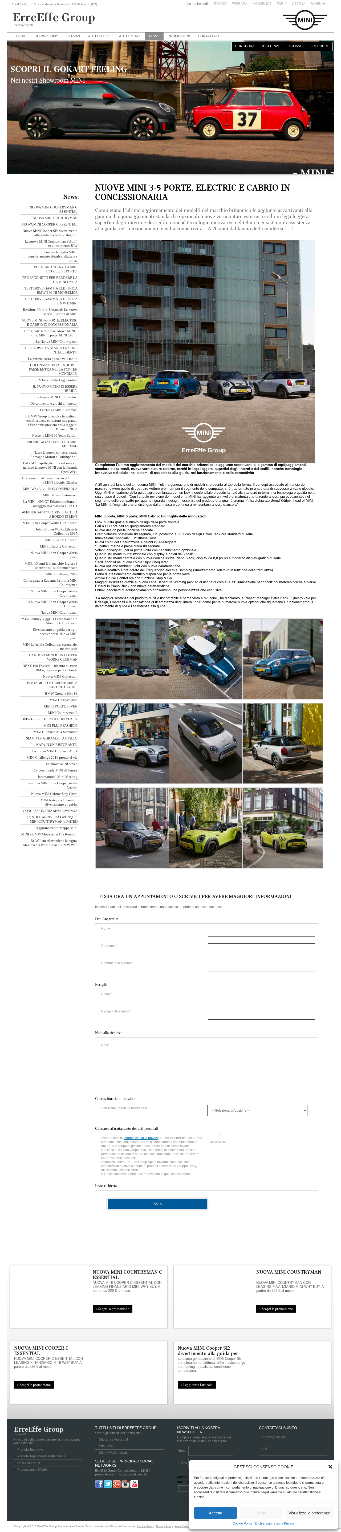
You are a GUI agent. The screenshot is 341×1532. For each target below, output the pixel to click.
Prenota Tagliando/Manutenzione (41, 1456)
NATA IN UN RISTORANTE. (57, 745)
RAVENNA (318, 4)
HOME (21, 36)
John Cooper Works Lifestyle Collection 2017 (57, 531)
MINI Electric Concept (61, 540)
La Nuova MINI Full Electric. (56, 397)
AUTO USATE (130, 36)
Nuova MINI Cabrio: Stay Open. (54, 794)
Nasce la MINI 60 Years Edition (55, 435)
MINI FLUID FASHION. (60, 725)
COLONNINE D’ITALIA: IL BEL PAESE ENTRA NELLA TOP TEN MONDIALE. (53, 369)
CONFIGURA (244, 46)
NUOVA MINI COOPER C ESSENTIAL (49, 224)
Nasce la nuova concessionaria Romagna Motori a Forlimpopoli (54, 455)
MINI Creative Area (64, 700)
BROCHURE (319, 46)
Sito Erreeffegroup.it (113, 1439)
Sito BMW (106, 1446)
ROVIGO (220, 4)
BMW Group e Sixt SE (61, 693)
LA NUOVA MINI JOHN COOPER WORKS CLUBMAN (53, 657)
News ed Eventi (28, 1463)
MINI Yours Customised (60, 495)
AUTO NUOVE (99, 36)
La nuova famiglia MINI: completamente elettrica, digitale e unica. (53, 256)
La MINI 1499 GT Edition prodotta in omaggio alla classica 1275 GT (50, 504)
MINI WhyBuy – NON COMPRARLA (50, 489)
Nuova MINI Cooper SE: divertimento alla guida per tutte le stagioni (50, 233)
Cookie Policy (243, 1523)
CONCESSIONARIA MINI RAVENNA (50, 811)
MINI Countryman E (63, 713)
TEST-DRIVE (270, 46)
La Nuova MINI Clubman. (59, 410)
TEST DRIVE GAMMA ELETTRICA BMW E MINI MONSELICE (51, 290)
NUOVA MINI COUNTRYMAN (55, 218)
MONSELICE (262, 4)
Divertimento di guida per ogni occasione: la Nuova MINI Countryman (55, 634)
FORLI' (282, 4)
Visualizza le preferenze (309, 1513)
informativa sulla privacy (141, 1138)
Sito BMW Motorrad (113, 1453)
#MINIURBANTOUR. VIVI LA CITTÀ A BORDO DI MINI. (50, 514)
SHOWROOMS (46, 36)
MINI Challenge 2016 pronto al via (52, 757)
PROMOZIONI (179, 36)
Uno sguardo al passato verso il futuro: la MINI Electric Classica (50, 480)
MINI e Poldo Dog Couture (58, 380)
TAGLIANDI (295, 46)
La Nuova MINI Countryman (57, 342)
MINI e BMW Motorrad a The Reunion (49, 834)
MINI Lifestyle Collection (59, 546)
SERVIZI (73, 36)
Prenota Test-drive (30, 1449)
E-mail (182, 1463)
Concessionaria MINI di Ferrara (55, 770)
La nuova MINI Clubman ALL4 (55, 751)
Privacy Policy (164, 1526)
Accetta (215, 1513)
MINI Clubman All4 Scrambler (56, 732)
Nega (261, 1513)
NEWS (154, 36)
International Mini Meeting (58, 777)
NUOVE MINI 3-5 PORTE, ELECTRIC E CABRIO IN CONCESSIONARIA (50, 322)
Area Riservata (184, 1526)
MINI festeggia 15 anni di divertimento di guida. (59, 802)
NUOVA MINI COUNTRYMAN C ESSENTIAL (127, 1274)
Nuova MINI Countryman (59, 612)
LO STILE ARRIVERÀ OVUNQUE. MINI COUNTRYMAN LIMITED (52, 819)
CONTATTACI (208, 36)
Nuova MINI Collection (60, 676)
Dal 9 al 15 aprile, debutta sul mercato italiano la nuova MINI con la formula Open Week (50, 467)
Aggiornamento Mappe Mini (57, 828)
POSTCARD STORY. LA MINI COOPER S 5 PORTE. (56, 269)
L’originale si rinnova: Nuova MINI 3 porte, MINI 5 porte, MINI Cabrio (51, 333)
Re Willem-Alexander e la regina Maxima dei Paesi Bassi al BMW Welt (50, 843)
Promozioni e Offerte (32, 1469)
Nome (182, 1451)
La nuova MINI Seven (62, 764)
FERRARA (239, 4)
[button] (330, 1466)
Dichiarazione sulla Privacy (275, 1523)
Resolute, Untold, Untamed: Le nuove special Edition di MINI (50, 312)
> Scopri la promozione (112, 1309)
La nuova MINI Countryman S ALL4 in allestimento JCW (51, 243)
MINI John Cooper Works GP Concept (50, 523)
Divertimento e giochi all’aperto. (54, 403)
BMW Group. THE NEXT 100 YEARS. (50, 719)
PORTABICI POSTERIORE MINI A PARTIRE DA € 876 (52, 685)
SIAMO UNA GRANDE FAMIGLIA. (52, 738)
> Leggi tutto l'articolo (197, 1385)
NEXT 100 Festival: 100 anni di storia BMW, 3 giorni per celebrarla (50, 668)
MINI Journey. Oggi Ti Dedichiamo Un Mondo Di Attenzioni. (50, 621)
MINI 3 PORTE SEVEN (61, 706)
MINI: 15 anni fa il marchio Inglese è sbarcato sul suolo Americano (51, 565)
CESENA (298, 4)
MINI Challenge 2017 (62, 574)
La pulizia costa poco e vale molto (53, 359)
